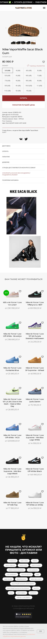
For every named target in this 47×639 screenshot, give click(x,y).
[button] (23, 105)
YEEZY (35, 561)
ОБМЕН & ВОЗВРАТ (23, 597)
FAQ (11, 593)
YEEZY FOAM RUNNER (16, 570)
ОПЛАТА (33, 593)
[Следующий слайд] (41, 28)
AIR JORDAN (33, 570)
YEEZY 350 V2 (10, 565)
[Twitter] (26, 139)
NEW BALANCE (36, 579)
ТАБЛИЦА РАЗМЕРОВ (37, 66)
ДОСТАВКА (21, 593)
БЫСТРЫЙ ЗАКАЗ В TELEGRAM (18, 588)
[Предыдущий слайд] (6, 28)
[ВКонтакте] (20, 139)
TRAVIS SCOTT (26, 574)
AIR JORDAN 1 (11, 574)
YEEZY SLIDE (36, 565)
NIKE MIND (24, 561)
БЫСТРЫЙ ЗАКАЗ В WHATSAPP (23, 584)
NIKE (37, 574)
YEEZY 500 (23, 565)
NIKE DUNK (8, 579)
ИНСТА (36, 588)
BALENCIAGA (21, 579)
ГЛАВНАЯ (12, 561)
